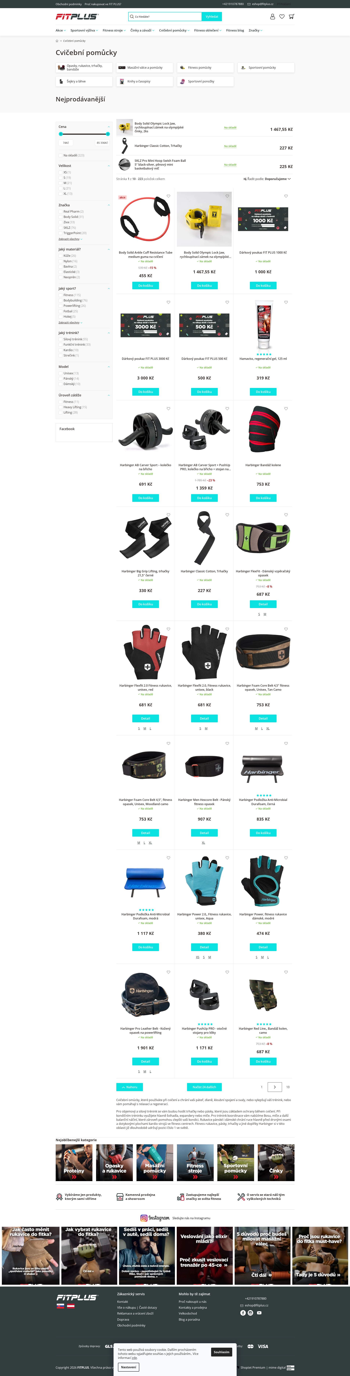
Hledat (212, 16)
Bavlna (70, 266)
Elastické (71, 272)
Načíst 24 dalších (204, 1087)
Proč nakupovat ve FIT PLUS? (103, 4)
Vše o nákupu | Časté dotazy (137, 1308)
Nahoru (131, 1087)
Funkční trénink (77, 344)
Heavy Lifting (75, 407)
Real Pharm (73, 211)
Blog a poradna (189, 1319)
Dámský (71, 384)
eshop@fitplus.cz (262, 4)
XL (67, 193)
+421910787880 (233, 4)
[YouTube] (259, 1314)
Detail (263, 604)
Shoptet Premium (253, 1368)
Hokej (69, 316)
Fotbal (70, 311)
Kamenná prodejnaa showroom (140, 1197)
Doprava (123, 1319)
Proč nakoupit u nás (193, 1302)
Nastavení (128, 1367)
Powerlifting (74, 306)
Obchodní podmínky (69, 4)
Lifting (70, 412)
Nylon (70, 261)
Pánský (71, 378)
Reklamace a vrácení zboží (135, 1313)
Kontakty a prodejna (193, 1308)
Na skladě (73, 155)
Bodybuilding (75, 300)
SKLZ (69, 227)
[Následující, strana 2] (275, 1087)
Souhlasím (221, 1352)
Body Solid (73, 217)
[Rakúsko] (70, 1306)
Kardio (71, 350)
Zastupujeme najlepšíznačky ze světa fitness (203, 1197)
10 (288, 1087)
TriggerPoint (75, 233)
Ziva (69, 222)
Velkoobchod (188, 1313)
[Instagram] (250, 1313)
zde (134, 1358)
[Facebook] (243, 1313)
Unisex (71, 373)
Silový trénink (75, 339)
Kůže (69, 255)
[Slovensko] (60, 1306)
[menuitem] (62, 30)
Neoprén (71, 277)
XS (67, 172)
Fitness (72, 295)
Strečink (71, 355)
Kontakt (122, 1302)
